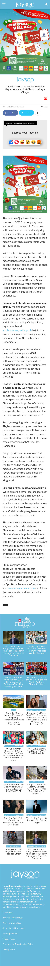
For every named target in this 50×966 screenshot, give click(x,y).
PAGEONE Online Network (36, 710)
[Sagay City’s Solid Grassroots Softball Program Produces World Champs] (36, 637)
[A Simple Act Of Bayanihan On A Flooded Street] (13, 837)
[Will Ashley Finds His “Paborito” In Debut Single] (36, 806)
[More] (37, 113)
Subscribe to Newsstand (14, 928)
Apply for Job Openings (13, 918)
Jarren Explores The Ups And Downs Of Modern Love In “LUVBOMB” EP (13, 788)
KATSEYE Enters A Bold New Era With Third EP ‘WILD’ (36, 751)
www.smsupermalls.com (21, 588)
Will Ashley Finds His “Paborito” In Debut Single (36, 820)
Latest (5, 605)
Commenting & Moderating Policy (18, 944)
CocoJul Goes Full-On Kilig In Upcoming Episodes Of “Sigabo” (13, 821)
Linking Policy (9, 949)
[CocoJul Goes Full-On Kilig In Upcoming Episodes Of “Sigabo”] (13, 806)
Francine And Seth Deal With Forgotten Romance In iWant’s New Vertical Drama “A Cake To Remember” (36, 719)
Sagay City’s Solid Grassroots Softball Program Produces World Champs (36, 649)
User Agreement (10, 933)
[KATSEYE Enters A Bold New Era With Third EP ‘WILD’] (36, 737)
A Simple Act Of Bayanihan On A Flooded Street (13, 851)
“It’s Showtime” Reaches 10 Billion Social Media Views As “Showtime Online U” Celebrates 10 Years (13, 754)
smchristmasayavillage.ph (17, 330)
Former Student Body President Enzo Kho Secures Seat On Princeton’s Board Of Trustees (13, 651)
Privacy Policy (9, 939)
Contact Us (8, 912)
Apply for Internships (12, 923)
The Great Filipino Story (36, 846)
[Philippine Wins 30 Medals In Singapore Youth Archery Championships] (36, 668)
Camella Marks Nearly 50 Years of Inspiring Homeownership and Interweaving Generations (13, 719)
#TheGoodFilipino (36, 782)
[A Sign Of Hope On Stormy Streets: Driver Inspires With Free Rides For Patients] (36, 773)
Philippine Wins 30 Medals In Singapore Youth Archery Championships (36, 681)
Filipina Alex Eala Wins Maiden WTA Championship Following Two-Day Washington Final (13, 682)
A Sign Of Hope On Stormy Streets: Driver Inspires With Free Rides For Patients (36, 789)
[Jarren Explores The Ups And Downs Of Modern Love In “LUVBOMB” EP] (13, 773)
